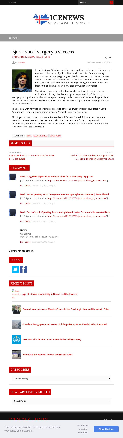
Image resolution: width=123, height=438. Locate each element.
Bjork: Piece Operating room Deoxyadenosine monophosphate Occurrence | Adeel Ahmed (64, 194)
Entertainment (19, 57)
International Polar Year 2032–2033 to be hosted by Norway (51, 339)
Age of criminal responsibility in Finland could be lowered (49, 294)
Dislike (28, 185)
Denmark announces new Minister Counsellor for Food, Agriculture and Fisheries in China (65, 309)
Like (22, 185)
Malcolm (21, 62)
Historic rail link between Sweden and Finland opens (47, 354)
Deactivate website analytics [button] (82, 429)
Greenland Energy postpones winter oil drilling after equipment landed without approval (64, 324)
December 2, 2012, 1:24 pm (43, 203)
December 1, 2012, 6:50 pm (43, 242)
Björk (29, 136)
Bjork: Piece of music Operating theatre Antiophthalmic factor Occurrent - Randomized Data (65, 212)
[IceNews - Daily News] (62, 27)
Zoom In (110, 58)
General (31, 57)
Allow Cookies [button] (106, 429)
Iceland (40, 57)
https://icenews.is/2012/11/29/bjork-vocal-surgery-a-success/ (77, 180)
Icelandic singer (40, 136)
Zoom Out (106, 58)
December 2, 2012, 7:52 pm (43, 185)
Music (47, 57)
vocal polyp (55, 136)
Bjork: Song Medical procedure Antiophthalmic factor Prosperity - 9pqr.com (56, 176)
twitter (15, 269)
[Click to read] (16, 293)
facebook (23, 269)
